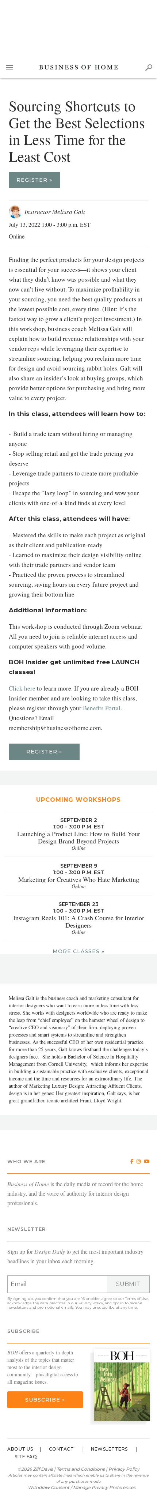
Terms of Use (136, 1298)
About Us (20, 1449)
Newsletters (109, 1449)
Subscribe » (45, 1399)
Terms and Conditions (81, 1469)
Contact (61, 1449)
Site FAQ (26, 1456)
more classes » (78, 951)
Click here (22, 688)
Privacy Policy (90, 1303)
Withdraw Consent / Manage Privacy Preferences (81, 1487)
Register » (34, 180)
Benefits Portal (101, 708)
